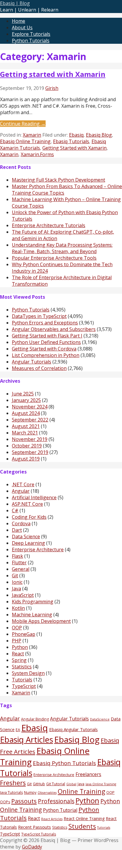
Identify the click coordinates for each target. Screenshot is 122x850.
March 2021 (25, 432)
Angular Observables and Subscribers (54, 329)
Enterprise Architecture (38, 549)
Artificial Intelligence (34, 497)
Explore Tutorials (31, 34)
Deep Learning (28, 543)
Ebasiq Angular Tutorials (73, 729)
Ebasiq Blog (99, 135)
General (20, 569)
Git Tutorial (55, 783)
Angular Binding (35, 719)
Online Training (81, 791)
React (18, 653)
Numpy (30, 792)
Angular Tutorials (31, 361)
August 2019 (26, 458)
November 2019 (29, 439)
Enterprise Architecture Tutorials (48, 225)
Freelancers (88, 774)
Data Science (26, 536)
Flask (17, 556)
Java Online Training (101, 784)
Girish (51, 88)
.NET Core (23, 484)
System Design (28, 673)
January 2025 (26, 400)
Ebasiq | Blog (15, 3)
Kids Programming (32, 601)
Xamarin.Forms (37, 154)
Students (82, 826)
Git (15, 575)
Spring (19, 660)
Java (16, 588)
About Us (22, 27)
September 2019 (30, 452)
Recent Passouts (34, 827)
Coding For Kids (29, 517)
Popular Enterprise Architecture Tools (54, 258)
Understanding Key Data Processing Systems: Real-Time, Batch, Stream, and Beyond (62, 248)
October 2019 (27, 445)
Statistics (22, 666)
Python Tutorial (60, 810)
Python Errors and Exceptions (45, 322)
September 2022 (30, 419)
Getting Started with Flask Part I (47, 335)
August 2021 (26, 426)
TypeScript (24, 686)
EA (18, 729)
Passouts (24, 801)
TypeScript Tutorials (38, 834)
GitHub (39, 783)
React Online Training (84, 818)
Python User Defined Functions (46, 342)
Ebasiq (76, 135)
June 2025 (23, 393)
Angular (21, 491)
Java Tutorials (11, 792)
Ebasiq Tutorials (71, 141)
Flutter (19, 562)
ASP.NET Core (27, 504)
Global (71, 784)
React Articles (51, 819)
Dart (17, 530)
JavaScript (23, 595)
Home (18, 21)
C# (15, 510)
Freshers (13, 782)
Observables (47, 793)
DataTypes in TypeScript (39, 316)
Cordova (21, 523)
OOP (17, 627)
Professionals (56, 801)
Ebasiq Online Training (25, 141)
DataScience (100, 719)
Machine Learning (32, 614)
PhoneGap (23, 634)
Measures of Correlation (39, 368)
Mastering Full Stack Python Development (58, 180)
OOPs (5, 801)
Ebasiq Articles (26, 739)
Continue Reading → (23, 123)
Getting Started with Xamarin (74, 148)
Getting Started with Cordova (44, 348)
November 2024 (29, 406)
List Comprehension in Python (45, 355)
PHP (16, 640)
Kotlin (18, 608)
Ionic (17, 582)
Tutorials (22, 679)
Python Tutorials (30, 40)
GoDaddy (32, 846)
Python (20, 647)
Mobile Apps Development (41, 621)
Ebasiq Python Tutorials (64, 763)
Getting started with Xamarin (52, 74)
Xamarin (32, 135)
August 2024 (26, 413)
